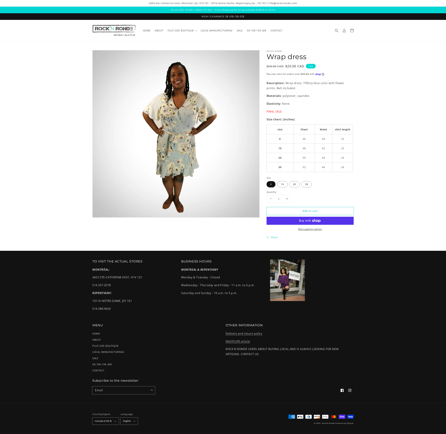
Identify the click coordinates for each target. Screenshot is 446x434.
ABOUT (96, 339)
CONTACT (98, 370)
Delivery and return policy (244, 333)
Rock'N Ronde (328, 423)
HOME (96, 333)
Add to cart (310, 211)
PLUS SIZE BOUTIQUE (105, 345)
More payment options (310, 229)
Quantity (271, 192)
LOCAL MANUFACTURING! (108, 352)
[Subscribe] (151, 390)
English (127, 420)
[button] (336, 30)
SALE (95, 358)
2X (294, 184)
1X (282, 184)
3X (306, 184)
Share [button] (274, 237)
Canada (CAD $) (103, 420)
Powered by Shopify (344, 423)
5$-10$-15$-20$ (102, 364)
